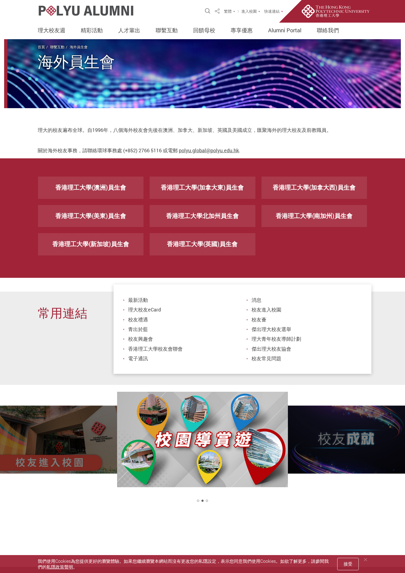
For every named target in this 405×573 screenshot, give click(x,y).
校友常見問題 (266, 358)
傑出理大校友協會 (271, 348)
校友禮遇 (138, 319)
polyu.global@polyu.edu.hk (209, 150)
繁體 (228, 11)
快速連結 (272, 11)
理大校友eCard (144, 309)
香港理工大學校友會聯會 (155, 348)
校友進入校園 (266, 309)
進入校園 (249, 11)
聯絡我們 (328, 30)
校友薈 (259, 319)
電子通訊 (138, 358)
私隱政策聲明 (60, 567)
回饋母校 (204, 30)
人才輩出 (129, 30)
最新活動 (138, 300)
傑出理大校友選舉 (271, 329)
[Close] (365, 559)
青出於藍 (138, 329)
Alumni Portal (284, 30)
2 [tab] (202, 501)
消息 (256, 300)
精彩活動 (92, 30)
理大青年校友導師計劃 (276, 338)
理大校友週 (51, 30)
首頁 (41, 46)
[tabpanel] (202, 452)
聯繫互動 (167, 30)
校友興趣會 (140, 338)
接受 (348, 564)
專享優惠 (242, 30)
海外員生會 (79, 46)
